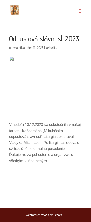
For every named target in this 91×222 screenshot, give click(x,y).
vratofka (19, 48)
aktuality (52, 48)
